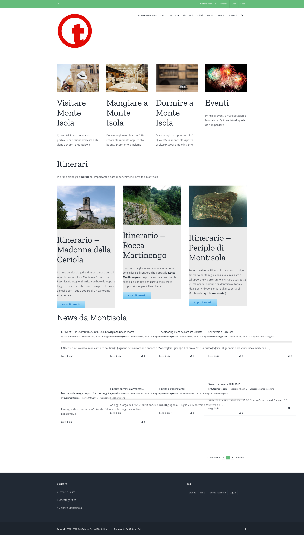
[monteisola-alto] (218, 187)
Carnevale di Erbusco (221, 332)
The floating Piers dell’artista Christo (181, 332)
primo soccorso (218, 492)
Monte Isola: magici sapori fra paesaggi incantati (90, 393)
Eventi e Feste (67, 492)
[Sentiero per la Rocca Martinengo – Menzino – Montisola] (152, 187)
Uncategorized (67, 500)
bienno (192, 492)
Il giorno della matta (122, 332)
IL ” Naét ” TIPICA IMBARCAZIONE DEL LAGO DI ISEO (91, 332)
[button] (242, 15)
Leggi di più (66, 356)
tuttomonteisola (71, 336)
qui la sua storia (214, 293)
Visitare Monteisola (70, 508)
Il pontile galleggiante (172, 389)
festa (203, 492)
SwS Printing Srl (133, 529)
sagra (233, 492)
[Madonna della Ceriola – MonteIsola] (86, 187)
